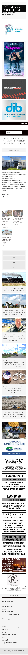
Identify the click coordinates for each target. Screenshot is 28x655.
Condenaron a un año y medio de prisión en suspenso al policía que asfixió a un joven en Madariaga (14, 389)
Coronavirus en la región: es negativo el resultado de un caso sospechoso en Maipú (6, 239)
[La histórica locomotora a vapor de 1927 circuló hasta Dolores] (14, 285)
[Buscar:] (14, 132)
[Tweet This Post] (14, 258)
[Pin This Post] (14, 263)
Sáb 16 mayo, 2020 (14, 150)
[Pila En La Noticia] (14, 127)
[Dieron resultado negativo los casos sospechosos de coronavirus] (18, 213)
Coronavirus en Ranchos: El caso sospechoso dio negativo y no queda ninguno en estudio (6, 220)
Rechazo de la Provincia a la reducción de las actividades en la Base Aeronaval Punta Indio (14, 312)
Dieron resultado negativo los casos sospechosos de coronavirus (18, 219)
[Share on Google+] (14, 267)
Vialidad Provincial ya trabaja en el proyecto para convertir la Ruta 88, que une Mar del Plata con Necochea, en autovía (14, 363)
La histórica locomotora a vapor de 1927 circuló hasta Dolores (14, 289)
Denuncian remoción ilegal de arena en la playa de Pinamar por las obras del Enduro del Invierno (14, 414)
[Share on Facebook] (14, 253)
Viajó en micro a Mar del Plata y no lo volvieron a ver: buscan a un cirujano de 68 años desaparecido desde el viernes (14, 337)
